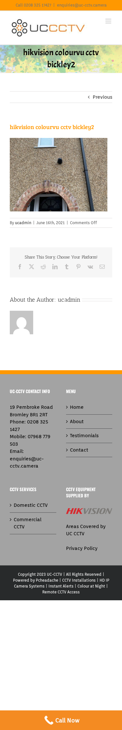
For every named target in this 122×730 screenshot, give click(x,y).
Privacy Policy (82, 548)
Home (77, 407)
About (77, 421)
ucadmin (23, 222)
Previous (102, 97)
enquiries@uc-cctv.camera (82, 5)
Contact (79, 450)
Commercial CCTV (27, 523)
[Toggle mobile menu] (108, 21)
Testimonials (84, 436)
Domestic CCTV (30, 505)
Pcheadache (47, 580)
